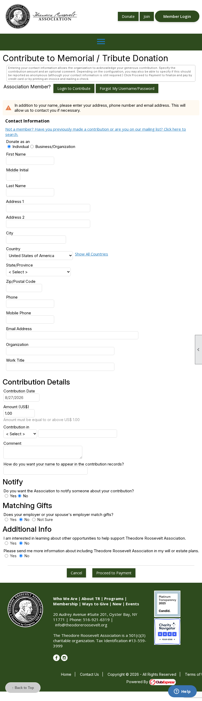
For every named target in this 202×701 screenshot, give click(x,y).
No (25, 495)
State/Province (19, 265)
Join (147, 16)
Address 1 (15, 201)
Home (66, 674)
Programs (114, 598)
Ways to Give (95, 603)
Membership (65, 603)
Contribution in (16, 426)
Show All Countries (91, 254)
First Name (16, 154)
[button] (76, 572)
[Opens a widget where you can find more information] (182, 691)
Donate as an (18, 141)
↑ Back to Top (23, 688)
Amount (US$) (16, 406)
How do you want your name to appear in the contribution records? (63, 464)
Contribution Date (19, 390)
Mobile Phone (18, 312)
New (117, 603)
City (9, 233)
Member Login (177, 16)
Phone (12, 297)
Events (132, 603)
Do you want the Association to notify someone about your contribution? (68, 490)
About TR (91, 598)
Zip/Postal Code (21, 281)
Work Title (15, 360)
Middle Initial (17, 169)
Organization (17, 344)
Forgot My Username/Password (127, 88)
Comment (12, 443)
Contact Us (89, 674)
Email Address (19, 328)
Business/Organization (55, 146)
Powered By (138, 681)
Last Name (16, 185)
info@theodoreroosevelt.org (81, 624)
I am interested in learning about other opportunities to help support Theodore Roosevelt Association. (94, 538)
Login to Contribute (73, 88)
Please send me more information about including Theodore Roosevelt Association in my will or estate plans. (101, 550)
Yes (13, 495)
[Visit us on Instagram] (64, 657)
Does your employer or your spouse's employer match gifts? (60, 514)
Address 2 (15, 217)
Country (13, 248)
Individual (20, 146)
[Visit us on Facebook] (56, 657)
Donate (128, 16)
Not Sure (45, 519)
